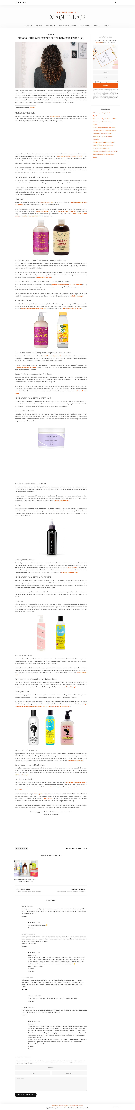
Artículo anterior (29, 890)
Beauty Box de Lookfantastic (101, 148)
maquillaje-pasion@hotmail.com (73, 1062)
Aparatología (51, 26)
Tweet (75, 848)
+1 (86, 848)
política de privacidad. (29, 1063)
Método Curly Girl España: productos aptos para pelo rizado (25, 880)
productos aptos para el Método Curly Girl (69, 156)
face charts (99, 42)
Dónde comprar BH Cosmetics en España (104, 130)
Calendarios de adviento (67, 26)
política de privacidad (111, 82)
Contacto (107, 26)
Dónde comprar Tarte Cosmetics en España (105, 151)
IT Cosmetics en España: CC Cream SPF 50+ (105, 119)
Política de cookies (77, 1106)
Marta (30, 922)
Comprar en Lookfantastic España (102, 133)
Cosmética (39, 26)
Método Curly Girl (55, 116)
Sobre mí (97, 26)
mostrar (32, 107)
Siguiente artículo (71, 890)
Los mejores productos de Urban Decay (104, 127)
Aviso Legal (55, 1106)
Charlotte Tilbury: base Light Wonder (103, 145)
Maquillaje (28, 26)
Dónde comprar (85, 26)
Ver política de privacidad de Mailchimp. (105, 94)
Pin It (80, 848)
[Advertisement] (51, 137)
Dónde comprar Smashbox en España (103, 142)
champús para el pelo (46, 202)
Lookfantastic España (54, 787)
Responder (24, 916)
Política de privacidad (65, 1106)
